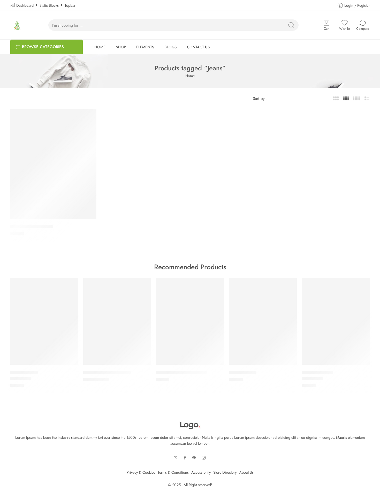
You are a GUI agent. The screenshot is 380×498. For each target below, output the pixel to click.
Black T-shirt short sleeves (107, 372)
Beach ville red (24, 372)
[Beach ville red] (44, 321)
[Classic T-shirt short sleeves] (190, 321)
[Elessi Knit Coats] (336, 321)
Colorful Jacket (242, 372)
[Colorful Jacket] (263, 321)
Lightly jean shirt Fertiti (31, 226)
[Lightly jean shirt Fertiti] (53, 164)
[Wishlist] (90, 115)
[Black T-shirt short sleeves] (117, 321)
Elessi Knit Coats (317, 372)
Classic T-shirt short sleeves (181, 372)
